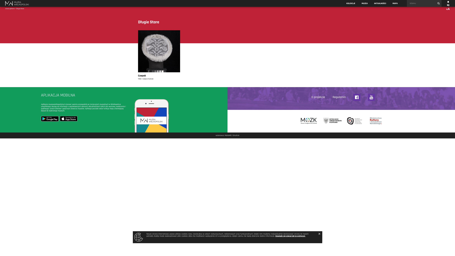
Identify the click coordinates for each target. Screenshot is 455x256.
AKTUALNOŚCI (380, 3)
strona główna (10, 9)
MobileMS (228, 135)
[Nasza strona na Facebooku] (356, 97)
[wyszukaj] (438, 3)
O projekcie (318, 97)
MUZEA (365, 3)
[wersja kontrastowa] (448, 5)
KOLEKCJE (350, 3)
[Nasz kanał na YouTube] (371, 97)
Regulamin (339, 97)
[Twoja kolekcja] (448, 1)
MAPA (395, 3)
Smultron (236, 135)
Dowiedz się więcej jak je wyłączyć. (290, 236)
